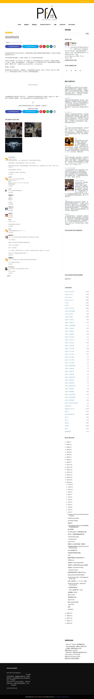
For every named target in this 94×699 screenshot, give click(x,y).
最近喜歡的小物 (72, 597)
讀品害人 (70, 523)
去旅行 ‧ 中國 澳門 (69, 334)
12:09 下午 (10, 255)
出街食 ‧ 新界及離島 (70, 311)
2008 (68, 615)
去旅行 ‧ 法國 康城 (69, 374)
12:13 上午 (10, 174)
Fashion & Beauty (45, 24)
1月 (69, 512)
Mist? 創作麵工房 (72, 550)
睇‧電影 (67, 423)
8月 (69, 494)
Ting (9, 177)
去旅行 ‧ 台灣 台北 (69, 342)
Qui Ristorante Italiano (73, 518)
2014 (68, 472)
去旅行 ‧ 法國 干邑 (69, 371)
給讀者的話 (67, 98)
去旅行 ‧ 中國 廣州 (69, 328)
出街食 (66, 305)
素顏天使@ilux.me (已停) (71, 650)
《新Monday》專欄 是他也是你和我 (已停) (76, 652)
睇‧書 (66, 420)
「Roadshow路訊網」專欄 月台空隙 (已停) (76, 646)
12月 (69, 484)
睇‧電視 (67, 425)
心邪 (69, 555)
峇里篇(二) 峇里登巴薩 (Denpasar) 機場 (78, 565)
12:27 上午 (10, 192)
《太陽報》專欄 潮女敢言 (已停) (73, 648)
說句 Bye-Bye (68, 112)
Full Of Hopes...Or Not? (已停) (72, 654)
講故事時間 (68, 431)
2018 (68, 462)
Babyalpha (10, 266)
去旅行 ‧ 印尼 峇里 (69, 337)
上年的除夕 (8, 96)
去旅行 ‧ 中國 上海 (69, 319)
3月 (69, 507)
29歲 (66, 200)
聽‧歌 (66, 428)
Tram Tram (11, 157)
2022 (68, 452)
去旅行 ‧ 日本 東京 (69, 354)
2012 (68, 477)
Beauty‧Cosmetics (69, 291)
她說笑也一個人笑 (9, 32)
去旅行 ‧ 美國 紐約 (69, 388)
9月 (69, 492)
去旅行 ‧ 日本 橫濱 (69, 357)
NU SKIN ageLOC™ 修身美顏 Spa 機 (77, 531)
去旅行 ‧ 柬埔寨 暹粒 (70, 365)
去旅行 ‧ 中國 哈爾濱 (70, 325)
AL (9, 228)
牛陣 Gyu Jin (71, 560)
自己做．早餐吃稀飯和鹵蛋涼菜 (76, 534)
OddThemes (38, 697)
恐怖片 (66, 155)
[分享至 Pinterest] (54, 46)
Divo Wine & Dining (73, 520)
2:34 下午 (10, 273)
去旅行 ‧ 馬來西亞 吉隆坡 (71, 403)
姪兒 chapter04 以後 (73, 602)
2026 (68, 442)
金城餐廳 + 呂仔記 (72, 592)
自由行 (10, 213)
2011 (68, 479)
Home (19, 24)
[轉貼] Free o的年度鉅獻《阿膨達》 (77, 544)
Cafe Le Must (71, 541)
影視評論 (34, 24)
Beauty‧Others (68, 297)
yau (9, 188)
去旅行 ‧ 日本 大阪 (69, 351)
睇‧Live (66, 417)
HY (9, 219)
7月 (69, 497)
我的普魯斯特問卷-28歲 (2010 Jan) (77, 572)
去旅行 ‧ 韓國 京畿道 (70, 397)
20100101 (70, 609)
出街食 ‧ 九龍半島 (69, 308)
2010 (68, 482)
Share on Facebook (14, 46)
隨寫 (55, 24)
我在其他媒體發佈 (69, 414)
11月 (69, 487)
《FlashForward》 (72, 539)
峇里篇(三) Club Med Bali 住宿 (75, 562)
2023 (68, 449)
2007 (68, 618)
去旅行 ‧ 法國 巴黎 (69, 368)
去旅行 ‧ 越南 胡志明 (70, 394)
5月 (69, 502)
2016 (68, 467)
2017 (68, 464)
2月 (69, 509)
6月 (69, 499)
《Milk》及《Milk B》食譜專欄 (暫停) (75, 644)
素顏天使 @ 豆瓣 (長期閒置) (72, 658)
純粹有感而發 (68, 85)
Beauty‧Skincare (69, 300)
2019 (68, 459)
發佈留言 (9, 275)
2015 (68, 469)
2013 (68, 474)
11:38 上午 (10, 226)
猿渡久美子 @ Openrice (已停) (72, 656)
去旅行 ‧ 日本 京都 (69, 348)
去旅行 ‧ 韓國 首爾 (69, 400)
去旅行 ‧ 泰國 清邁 (69, 383)
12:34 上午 (10, 210)
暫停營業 (67, 214)
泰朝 (69, 607)
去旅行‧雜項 (68, 406)
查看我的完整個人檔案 (71, 60)
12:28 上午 (10, 204)
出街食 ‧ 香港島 (69, 316)
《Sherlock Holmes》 (73, 570)
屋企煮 (66, 411)
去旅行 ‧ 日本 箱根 (69, 362)
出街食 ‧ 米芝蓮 (69, 314)
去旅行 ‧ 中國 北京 (69, 322)
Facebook (62, 24)
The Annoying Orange (73, 536)
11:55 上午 (10, 232)
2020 (68, 457)
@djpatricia (68, 278)
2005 (68, 623)
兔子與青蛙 (71, 529)
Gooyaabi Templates (61, 697)
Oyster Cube (71, 599)
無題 (76, 138)
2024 (68, 447)
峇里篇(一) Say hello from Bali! (75, 567)
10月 (69, 489)
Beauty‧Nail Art (69, 294)
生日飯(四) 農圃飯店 (79, 180)
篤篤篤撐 (10, 257)
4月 (69, 504)
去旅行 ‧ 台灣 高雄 (69, 345)
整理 (66, 126)
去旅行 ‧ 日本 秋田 (69, 360)
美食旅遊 (26, 24)
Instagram (72, 24)
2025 (68, 444)
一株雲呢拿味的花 (72, 587)
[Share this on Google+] (40, 46)
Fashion (67, 302)
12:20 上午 (10, 186)
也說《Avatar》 (72, 594)
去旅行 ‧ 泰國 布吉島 (70, 377)
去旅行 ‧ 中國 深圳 (69, 331)
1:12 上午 (10, 264)
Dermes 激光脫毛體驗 (70, 168)
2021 (68, 454)
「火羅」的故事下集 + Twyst (75, 589)
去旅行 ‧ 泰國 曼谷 (69, 380)
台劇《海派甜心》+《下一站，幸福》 (77, 581)
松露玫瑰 (10, 195)
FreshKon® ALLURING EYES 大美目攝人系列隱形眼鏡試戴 (78, 526)
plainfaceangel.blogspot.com (22, 680)
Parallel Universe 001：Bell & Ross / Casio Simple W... (77, 584)
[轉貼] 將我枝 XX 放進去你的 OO (76, 557)
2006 (68, 620)
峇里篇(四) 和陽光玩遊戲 (74, 552)
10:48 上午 (10, 217)
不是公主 (10, 207)
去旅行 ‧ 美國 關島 (69, 391)
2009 (68, 613)
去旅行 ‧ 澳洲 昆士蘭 (70, 385)
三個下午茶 (71, 604)
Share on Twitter (31, 46)
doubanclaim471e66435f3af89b (76, 574)
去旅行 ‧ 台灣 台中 (69, 339)
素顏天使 (8, 42)
